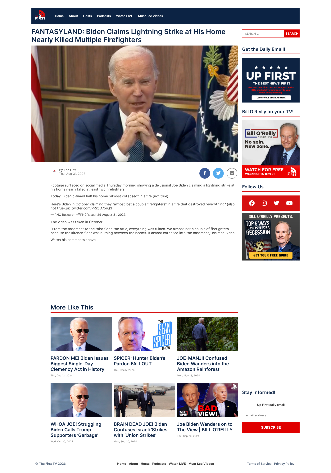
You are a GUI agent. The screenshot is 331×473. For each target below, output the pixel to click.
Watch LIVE (124, 16)
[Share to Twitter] (218, 173)
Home (59, 16)
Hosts (87, 16)
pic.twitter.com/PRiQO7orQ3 (89, 208)
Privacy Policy (284, 464)
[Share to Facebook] (204, 173)
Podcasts (104, 16)
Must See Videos (150, 16)
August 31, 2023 (114, 215)
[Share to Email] (232, 173)
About (73, 16)
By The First (67, 170)
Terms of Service (259, 464)
